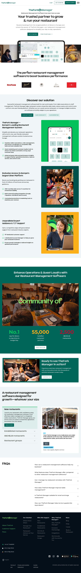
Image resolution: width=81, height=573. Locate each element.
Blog (67, 520)
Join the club (40, 347)
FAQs (67, 524)
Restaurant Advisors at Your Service (28, 533)
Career (68, 527)
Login (51, 2)
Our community (40, 115)
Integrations (55, 533)
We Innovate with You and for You (57, 538)
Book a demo (70, 2)
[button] (32, 34)
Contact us (47, 377)
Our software (27, 115)
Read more (9, 425)
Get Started (59, 2)
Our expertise (54, 115)
